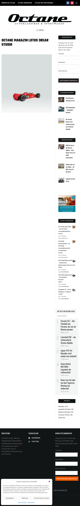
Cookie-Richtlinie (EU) (60, 490)
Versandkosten (65, 272)
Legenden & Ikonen (64, 409)
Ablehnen (25, 498)
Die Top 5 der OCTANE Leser (66, 311)
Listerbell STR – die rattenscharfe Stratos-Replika (68, 340)
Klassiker (61, 406)
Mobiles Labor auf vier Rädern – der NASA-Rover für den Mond (70, 168)
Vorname (61, 54)
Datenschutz (31, 502)
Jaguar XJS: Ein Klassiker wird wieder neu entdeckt (68, 353)
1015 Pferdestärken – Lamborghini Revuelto (70, 110)
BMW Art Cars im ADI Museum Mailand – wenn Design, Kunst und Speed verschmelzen (70, 151)
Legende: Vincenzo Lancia (70, 180)
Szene (60, 418)
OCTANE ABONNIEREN (25, 3)
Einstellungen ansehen (41, 498)
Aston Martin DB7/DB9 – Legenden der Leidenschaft (66, 368)
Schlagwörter (62, 316)
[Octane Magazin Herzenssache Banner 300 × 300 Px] (66, 196)
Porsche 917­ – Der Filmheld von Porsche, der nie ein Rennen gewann (68, 325)
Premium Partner (64, 415)
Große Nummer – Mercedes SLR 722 (70, 99)
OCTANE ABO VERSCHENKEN (44, 3)
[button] (49, 481)
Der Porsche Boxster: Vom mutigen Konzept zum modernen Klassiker (70, 124)
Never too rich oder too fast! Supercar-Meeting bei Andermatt (68, 384)
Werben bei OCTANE (8, 3)
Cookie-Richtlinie (22, 502)
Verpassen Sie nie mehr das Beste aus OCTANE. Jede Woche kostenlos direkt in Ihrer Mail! (65, 46)
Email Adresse (62, 71)
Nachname (61, 62)
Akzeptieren (10, 498)
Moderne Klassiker (64, 412)
